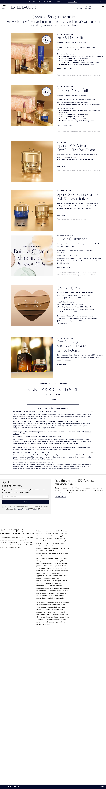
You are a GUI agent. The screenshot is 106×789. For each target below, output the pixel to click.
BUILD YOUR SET (63, 267)
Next (100, 2)
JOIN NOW (53, 399)
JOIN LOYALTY (13, 787)
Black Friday (36, 447)
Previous (4, 2)
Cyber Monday (49, 447)
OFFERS (101, 787)
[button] (53, 408)
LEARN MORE (62, 364)
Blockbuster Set (29, 441)
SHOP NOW (61, 166)
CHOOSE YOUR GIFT (64, 69)
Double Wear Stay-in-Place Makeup (39, 459)
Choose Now (72, 2)
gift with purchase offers (38, 439)
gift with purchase (75, 414)
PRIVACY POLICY (18, 508)
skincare (88, 432)
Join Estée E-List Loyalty (84, 8)
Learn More (60, 497)
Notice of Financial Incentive (27, 509)
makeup (16, 434)
